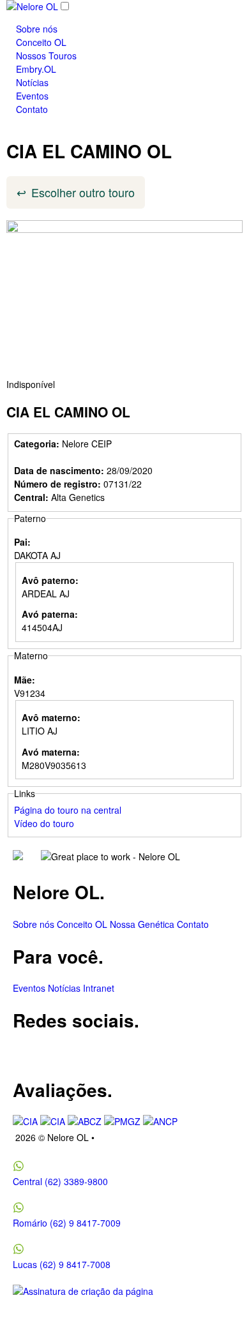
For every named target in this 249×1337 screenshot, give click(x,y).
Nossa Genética (142, 924)
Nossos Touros (46, 55)
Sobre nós (36, 28)
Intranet (98, 988)
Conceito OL (41, 42)
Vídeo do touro (44, 823)
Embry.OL (36, 69)
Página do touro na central (67, 809)
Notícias (32, 82)
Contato (32, 109)
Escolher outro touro (83, 192)
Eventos (32, 95)
